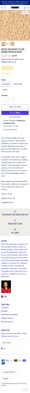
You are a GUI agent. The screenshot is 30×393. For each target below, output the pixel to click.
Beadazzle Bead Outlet (12, 383)
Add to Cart (15, 107)
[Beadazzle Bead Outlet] (15, 7)
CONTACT (5, 307)
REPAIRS (4, 311)
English (5, 378)
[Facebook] (2, 297)
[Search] (5, 7)
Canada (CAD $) (9, 372)
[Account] (24, 7)
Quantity (4, 95)
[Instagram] (5, 297)
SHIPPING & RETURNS (9, 315)
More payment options (15, 117)
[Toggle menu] (2, 7)
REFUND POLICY (7, 322)
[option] (15, 25)
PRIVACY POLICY (7, 318)
